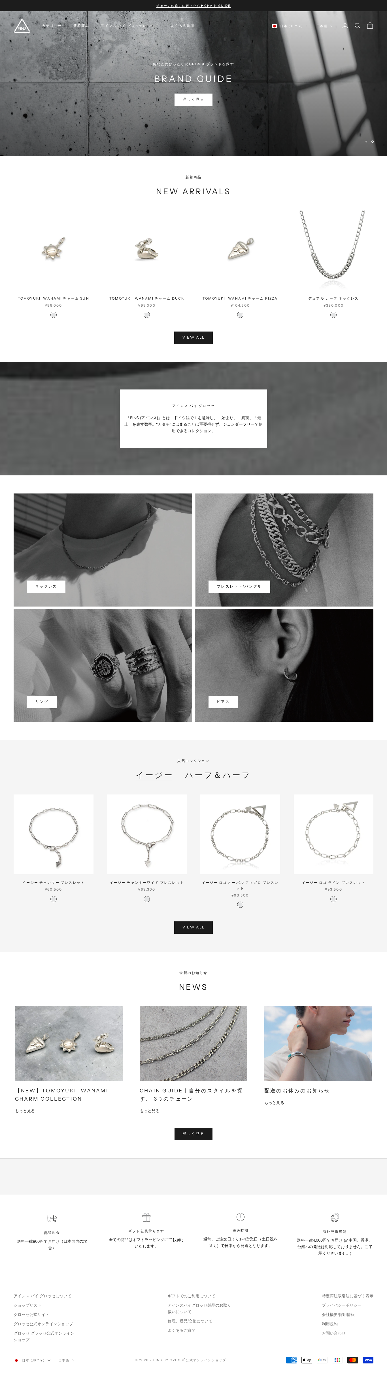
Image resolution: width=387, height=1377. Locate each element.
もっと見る (25, 1111)
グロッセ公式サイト (31, 1314)
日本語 (322, 26)
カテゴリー (52, 25)
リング (41, 701)
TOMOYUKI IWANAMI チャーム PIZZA (240, 298)
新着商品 (81, 25)
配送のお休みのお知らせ (297, 1091)
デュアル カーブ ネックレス (333, 298)
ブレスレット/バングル (239, 586)
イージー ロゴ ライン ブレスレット (333, 882)
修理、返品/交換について (190, 1321)
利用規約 (330, 1324)
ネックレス (46, 586)
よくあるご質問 (181, 1330)
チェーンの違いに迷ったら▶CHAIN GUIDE (193, 6)
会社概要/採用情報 (338, 1314)
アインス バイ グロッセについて (130, 25)
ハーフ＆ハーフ (218, 775)
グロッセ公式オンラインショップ (43, 1324)
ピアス (223, 701)
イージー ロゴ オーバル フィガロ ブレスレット (240, 885)
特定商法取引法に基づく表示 (347, 1296)
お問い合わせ (334, 1333)
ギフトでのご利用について (191, 1296)
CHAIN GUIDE (193, 89)
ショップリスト (27, 1305)
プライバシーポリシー (342, 1305)
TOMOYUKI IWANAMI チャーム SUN (53, 298)
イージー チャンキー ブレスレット (53, 882)
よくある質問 (183, 25)
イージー (155, 775)
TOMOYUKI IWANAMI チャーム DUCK (146, 298)
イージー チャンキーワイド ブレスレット (147, 882)
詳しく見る (194, 1133)
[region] (193, 83)
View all (193, 337)
